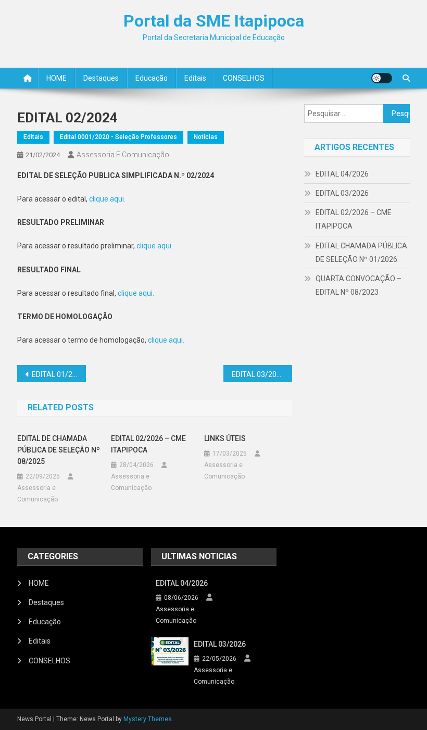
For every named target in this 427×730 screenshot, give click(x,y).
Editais (195, 78)
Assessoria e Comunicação (123, 154)
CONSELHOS (244, 78)
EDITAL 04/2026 (342, 174)
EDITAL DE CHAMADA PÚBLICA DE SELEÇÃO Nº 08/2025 (58, 449)
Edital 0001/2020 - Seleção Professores (118, 137)
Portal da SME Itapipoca (213, 21)
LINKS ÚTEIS (225, 438)
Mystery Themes (147, 719)
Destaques (101, 78)
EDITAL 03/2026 (342, 193)
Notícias (206, 137)
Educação (151, 78)
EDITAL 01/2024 (58, 374)
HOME (56, 78)
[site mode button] (381, 78)
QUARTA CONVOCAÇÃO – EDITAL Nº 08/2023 (358, 285)
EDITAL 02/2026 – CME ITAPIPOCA (148, 444)
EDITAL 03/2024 (258, 374)
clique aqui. (107, 199)
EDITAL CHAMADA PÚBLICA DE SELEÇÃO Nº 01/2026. (361, 252)
